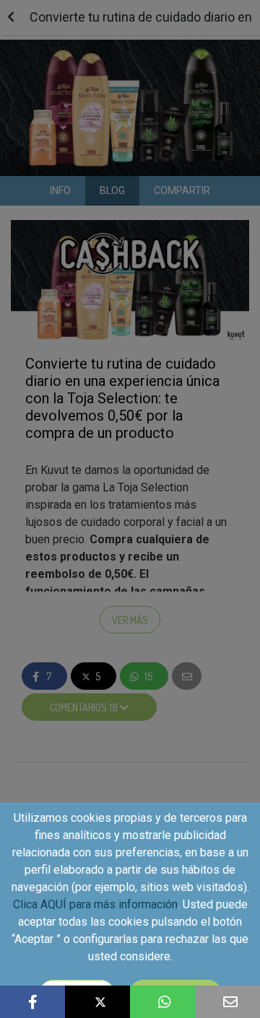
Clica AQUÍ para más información (95, 904)
